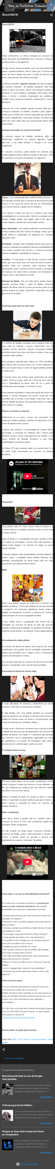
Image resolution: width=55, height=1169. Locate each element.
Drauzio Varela (30, 1039)
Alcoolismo (41, 1039)
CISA (20, 1039)
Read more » (46, 1097)
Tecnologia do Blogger (29, 1164)
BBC (15, 1039)
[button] (51, 15)
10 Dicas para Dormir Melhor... (18, 1105)
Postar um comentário (14, 1058)
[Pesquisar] (51, 5)
